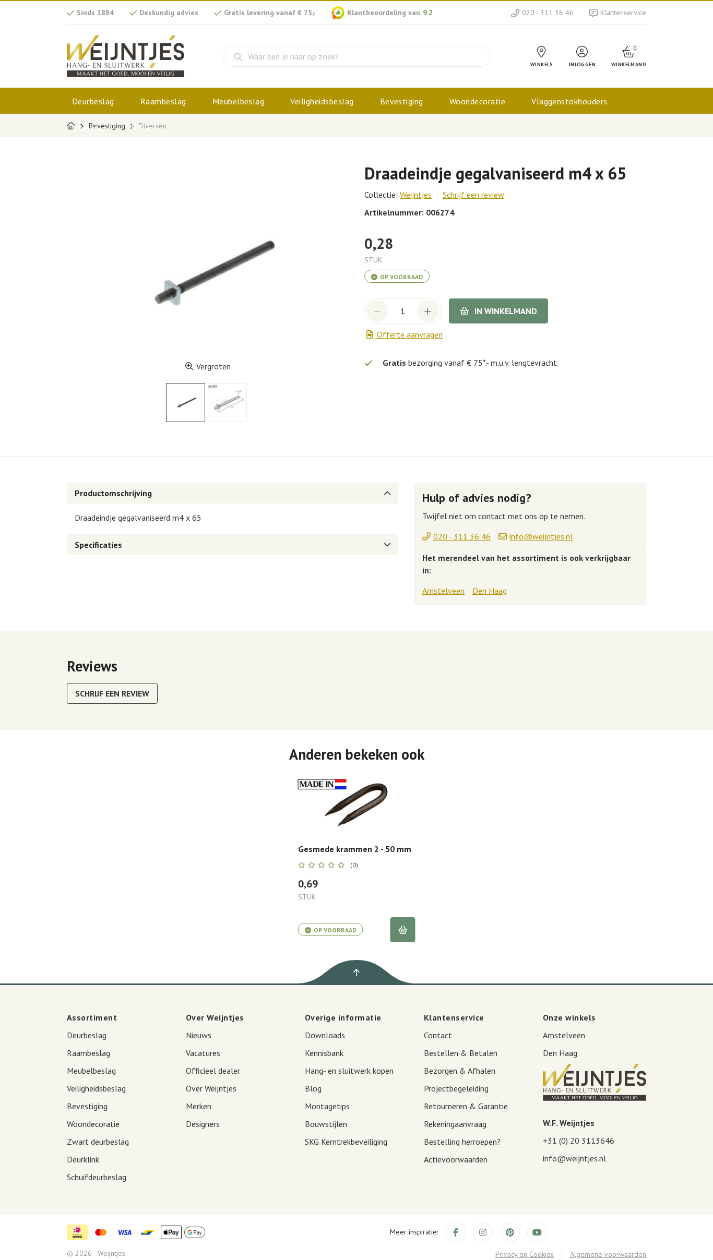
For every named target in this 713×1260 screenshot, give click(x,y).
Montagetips (327, 1106)
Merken (85, 127)
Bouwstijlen (326, 1124)
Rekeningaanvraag (455, 1124)
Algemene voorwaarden (608, 1254)
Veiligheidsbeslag (321, 101)
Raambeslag (163, 101)
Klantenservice (623, 12)
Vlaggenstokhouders (569, 101)
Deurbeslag (93, 101)
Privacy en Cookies (524, 1254)
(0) (354, 865)
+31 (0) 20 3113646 (578, 1140)
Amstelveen (443, 590)
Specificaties (98, 544)
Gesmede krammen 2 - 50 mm (354, 849)
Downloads (325, 1035)
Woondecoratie (477, 101)
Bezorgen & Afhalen (459, 1070)
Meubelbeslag (238, 101)
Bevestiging (401, 101)
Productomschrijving (113, 493)
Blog (313, 1088)
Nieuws (198, 1035)
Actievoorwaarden (456, 1159)
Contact (438, 1035)
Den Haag (489, 590)
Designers (203, 1124)
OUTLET (141, 127)
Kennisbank (324, 1053)
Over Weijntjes (211, 1088)
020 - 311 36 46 (548, 12)
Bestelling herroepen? (462, 1141)
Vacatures (203, 1053)
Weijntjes (416, 194)
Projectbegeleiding (456, 1088)
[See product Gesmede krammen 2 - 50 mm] (356, 803)
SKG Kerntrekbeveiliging (346, 1141)
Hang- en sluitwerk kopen (349, 1070)
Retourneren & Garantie (466, 1106)
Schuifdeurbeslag (96, 1177)
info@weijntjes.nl (574, 1158)
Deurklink (83, 1159)
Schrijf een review (473, 194)
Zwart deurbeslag (98, 1141)
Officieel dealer (213, 1070)
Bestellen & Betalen (460, 1053)
